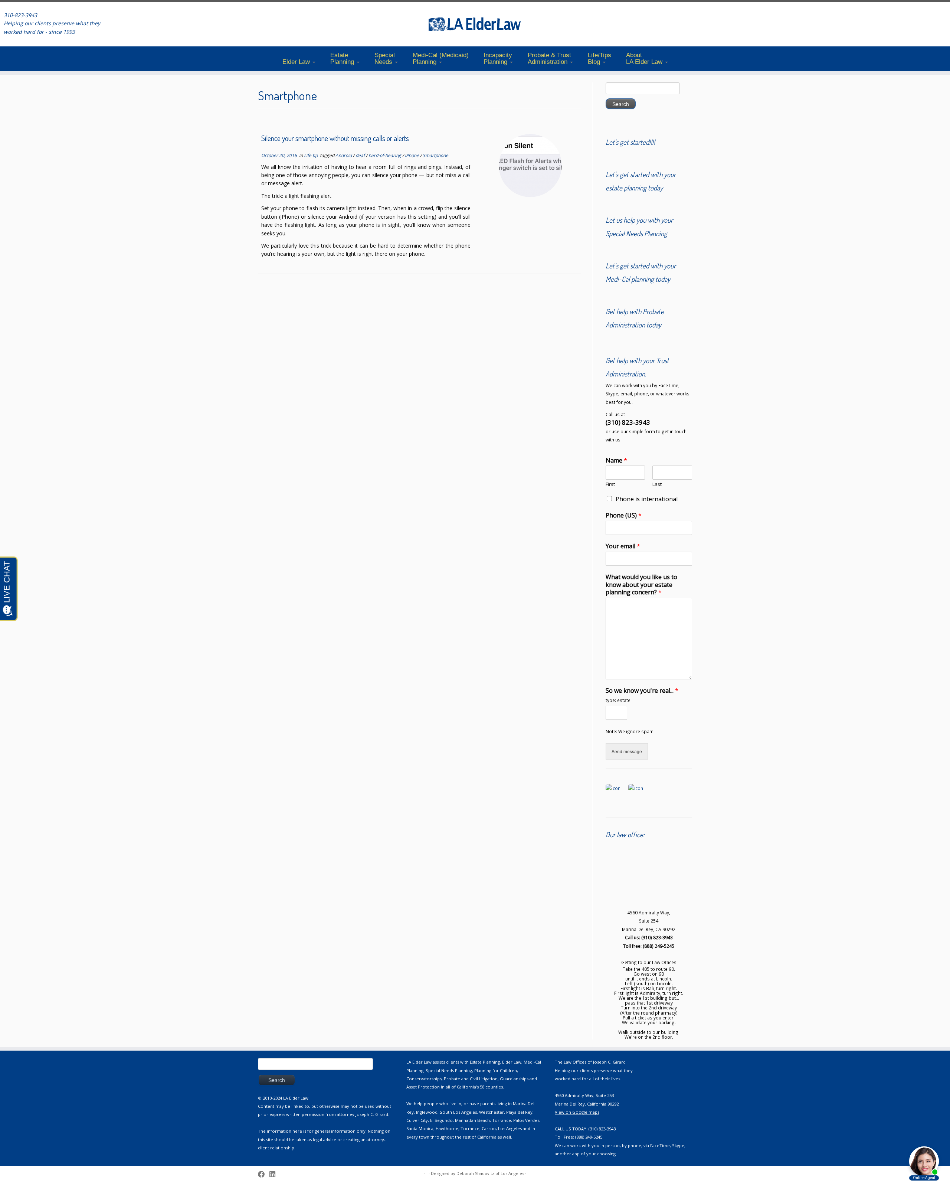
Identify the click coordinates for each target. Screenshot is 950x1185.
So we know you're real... (642, 691)
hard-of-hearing (385, 155)
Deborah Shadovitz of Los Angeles (490, 1173)
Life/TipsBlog (599, 58)
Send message (627, 751)
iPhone (412, 155)
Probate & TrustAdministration (549, 58)
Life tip (311, 155)
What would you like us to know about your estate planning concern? (641, 584)
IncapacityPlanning (498, 58)
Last (657, 484)
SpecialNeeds (384, 58)
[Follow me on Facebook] (263, 1174)
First (610, 484)
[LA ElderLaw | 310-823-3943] (475, 24)
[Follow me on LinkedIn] (274, 1174)
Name (616, 460)
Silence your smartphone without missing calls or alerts (335, 138)
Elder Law (297, 61)
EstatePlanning (343, 58)
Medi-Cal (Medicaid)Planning (441, 58)
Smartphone (435, 155)
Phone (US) (624, 515)
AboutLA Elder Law (645, 58)
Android (344, 155)
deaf (361, 155)
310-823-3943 (20, 15)
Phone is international (647, 499)
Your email (623, 546)
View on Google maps (577, 1112)
